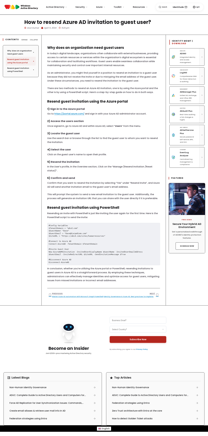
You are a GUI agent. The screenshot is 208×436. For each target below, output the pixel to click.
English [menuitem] (106, 428)
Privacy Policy (142, 349)
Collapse (34, 40)
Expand (25, 40)
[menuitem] (104, 429)
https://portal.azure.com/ (69, 113)
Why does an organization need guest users (20, 52)
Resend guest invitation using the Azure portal (20, 61)
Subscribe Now (138, 339)
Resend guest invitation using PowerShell (20, 70)
